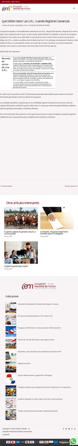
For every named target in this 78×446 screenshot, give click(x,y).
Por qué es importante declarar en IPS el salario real (35, 316)
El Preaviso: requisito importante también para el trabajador (54, 232)
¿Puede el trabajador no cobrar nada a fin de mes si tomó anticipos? (40, 399)
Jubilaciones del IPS (24, 363)
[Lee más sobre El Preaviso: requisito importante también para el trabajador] (57, 218)
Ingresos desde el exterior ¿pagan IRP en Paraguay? (35, 375)
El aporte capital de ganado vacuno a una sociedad (20, 232)
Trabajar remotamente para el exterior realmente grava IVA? (38, 411)
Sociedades (19, 25)
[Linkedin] (69, 429)
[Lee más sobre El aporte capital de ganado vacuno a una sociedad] (21, 218)
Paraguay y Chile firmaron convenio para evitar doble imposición (39, 328)
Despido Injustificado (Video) (16, 266)
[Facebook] (63, 429)
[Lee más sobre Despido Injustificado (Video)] (21, 252)
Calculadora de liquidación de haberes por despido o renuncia (38, 304)
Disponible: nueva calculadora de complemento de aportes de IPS (39, 351)
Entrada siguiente (71, 186)
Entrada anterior (6, 186)
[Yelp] (72, 429)
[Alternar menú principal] (74, 8)
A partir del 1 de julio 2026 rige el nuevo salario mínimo (36, 340)
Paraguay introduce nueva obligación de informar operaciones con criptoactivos (44, 387)
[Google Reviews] (75, 429)
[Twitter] (66, 429)
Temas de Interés (8, 25)
